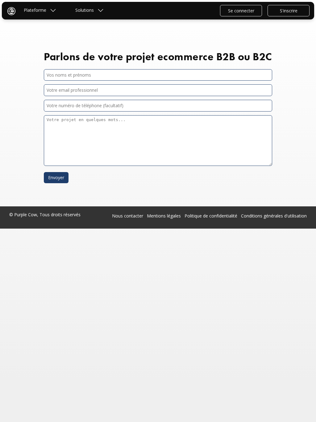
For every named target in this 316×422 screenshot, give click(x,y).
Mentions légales (164, 216)
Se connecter (241, 11)
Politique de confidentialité (211, 216)
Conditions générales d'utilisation (274, 216)
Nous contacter (127, 216)
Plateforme (36, 10)
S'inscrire (288, 11)
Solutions (85, 10)
